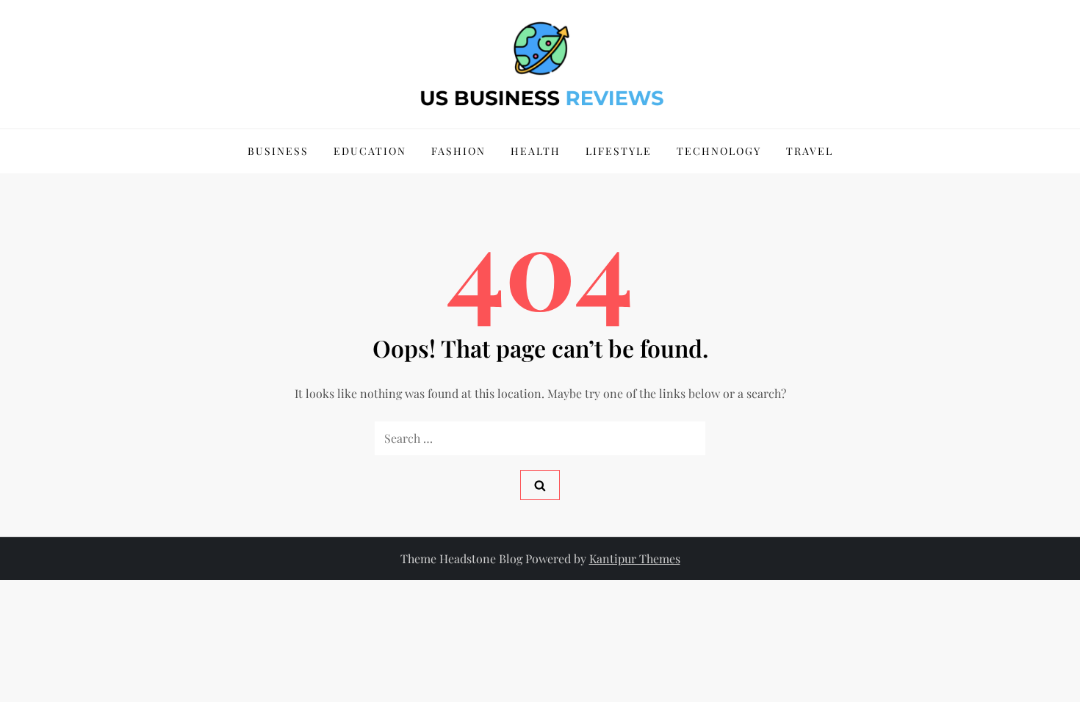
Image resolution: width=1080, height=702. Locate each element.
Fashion (458, 151)
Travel (809, 151)
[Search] (540, 485)
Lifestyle (619, 151)
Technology (719, 151)
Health (536, 151)
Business (278, 151)
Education (370, 151)
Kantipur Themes (634, 558)
